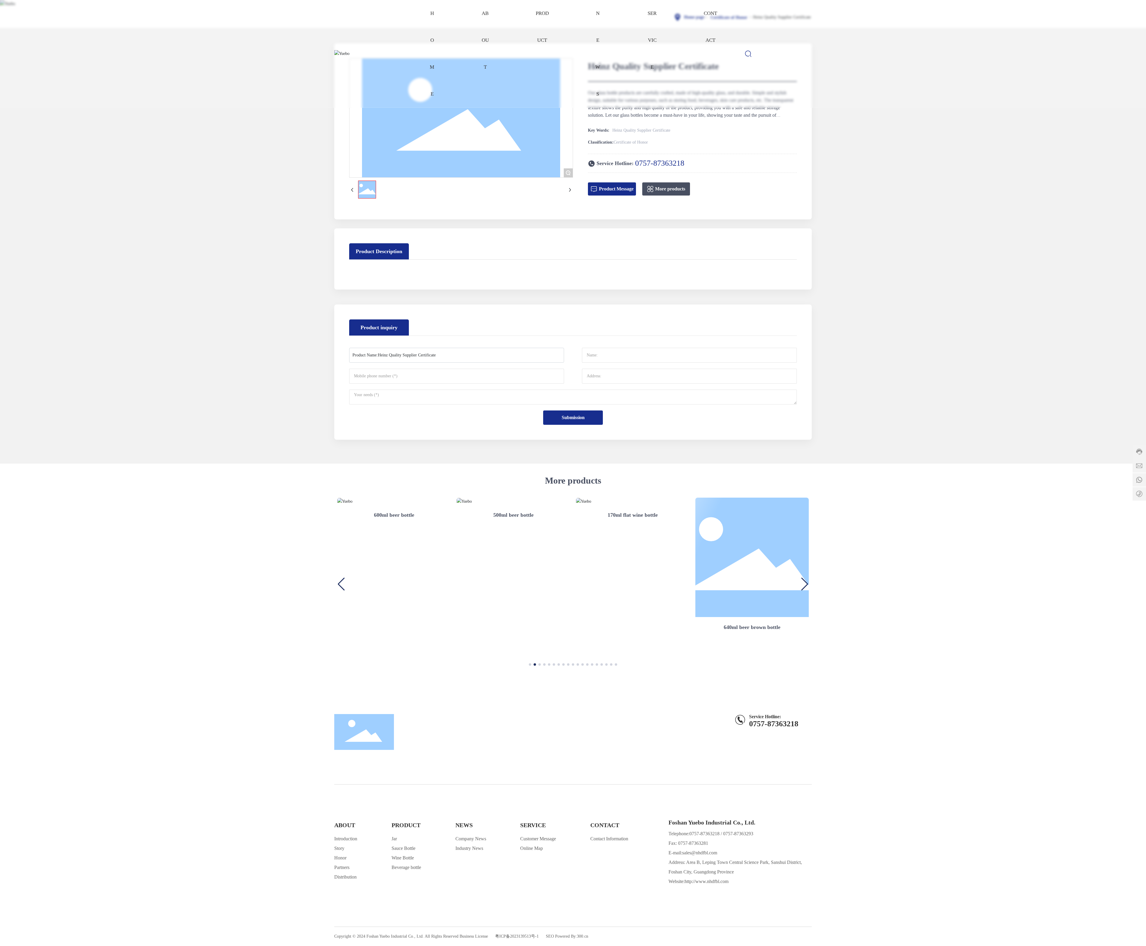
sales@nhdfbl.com (699, 852)
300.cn (582, 936)
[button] (530, 664)
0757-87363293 (738, 833)
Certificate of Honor (729, 17)
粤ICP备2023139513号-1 (517, 936)
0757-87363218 (659, 163)
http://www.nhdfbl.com (706, 881)
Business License (474, 936)
